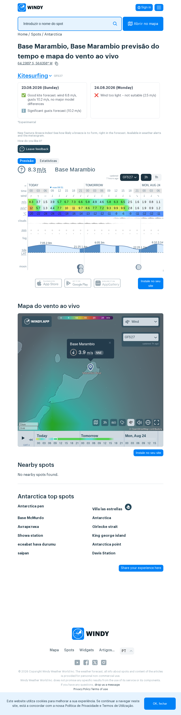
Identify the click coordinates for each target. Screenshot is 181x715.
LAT (23, 253)
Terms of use (99, 689)
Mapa (54, 650)
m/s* (23, 208)
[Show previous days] (31, 440)
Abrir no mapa (146, 24)
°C (24, 213)
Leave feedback (37, 149)
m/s (41, 169)
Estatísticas (48, 161)
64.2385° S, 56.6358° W (35, 63)
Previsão (27, 161)
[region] (90, 372)
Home (23, 34)
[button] (56, 63)
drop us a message (107, 684)
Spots (36, 34)
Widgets (86, 650)
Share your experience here (141, 568)
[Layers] (96, 422)
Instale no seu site (150, 283)
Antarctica (53, 34)
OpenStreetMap (140, 429)
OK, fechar (160, 703)
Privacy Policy (82, 689)
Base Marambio (75, 169)
